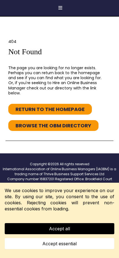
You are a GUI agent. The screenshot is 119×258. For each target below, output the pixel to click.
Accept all (59, 228)
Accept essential (59, 243)
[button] (59, 8)
